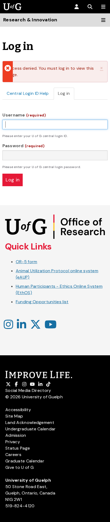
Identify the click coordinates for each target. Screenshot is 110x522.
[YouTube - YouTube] (51, 324)
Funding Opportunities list (42, 302)
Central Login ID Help (28, 93)
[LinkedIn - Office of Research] (21, 324)
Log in (66, 95)
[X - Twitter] (35, 324)
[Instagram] (8, 324)
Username (24, 115)
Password (23, 146)
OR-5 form (26, 261)
